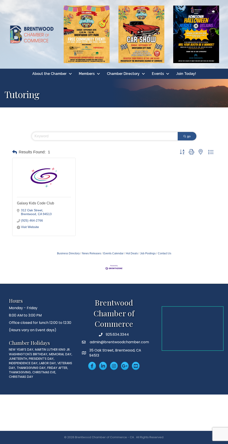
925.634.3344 (117, 334)
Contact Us (164, 253)
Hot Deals (132, 253)
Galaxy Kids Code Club (35, 203)
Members (87, 74)
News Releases (91, 253)
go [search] (189, 136)
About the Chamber (49, 74)
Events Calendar (113, 253)
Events (158, 74)
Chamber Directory (123, 74)
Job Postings (148, 253)
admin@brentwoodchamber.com (119, 342)
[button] (14, 152)
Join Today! (186, 74)
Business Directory (68, 253)
